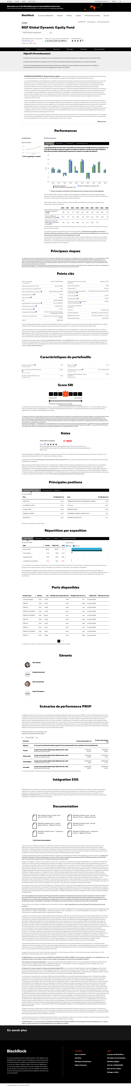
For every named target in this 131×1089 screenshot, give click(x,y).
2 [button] (61, 641)
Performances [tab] (50, 138)
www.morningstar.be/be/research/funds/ (47, 470)
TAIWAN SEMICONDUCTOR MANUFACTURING (81, 501)
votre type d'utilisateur (56, 8)
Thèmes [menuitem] (69, 15)
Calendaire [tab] (49, 143)
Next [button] (63, 641)
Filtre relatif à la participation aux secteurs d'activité (70, 857)
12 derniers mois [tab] (81, 143)
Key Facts (56, 49)
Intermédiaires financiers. (101, 1)
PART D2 (25, 623)
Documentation (99, 49)
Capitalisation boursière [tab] (69, 538)
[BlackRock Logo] (17, 1052)
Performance (41, 49)
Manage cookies (113, 1072)
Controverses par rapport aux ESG (35, 859)
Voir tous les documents (42, 840)
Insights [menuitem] (78, 15)
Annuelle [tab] (58, 143)
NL (120, 1)
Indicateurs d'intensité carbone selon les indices (41, 857)
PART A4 (25, 619)
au (23, 737)
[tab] (32, 148)
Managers (70, 49)
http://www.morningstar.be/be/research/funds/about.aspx (66, 474)
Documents (107, 15)
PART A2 (25, 603)
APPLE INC (26, 501)
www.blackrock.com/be (53, 340)
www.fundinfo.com (70, 340)
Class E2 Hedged (28, 599)
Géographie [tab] (38, 538)
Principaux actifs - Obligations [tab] (51, 490)
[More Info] (82, 40)
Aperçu (27, 49)
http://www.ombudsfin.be (35, 345)
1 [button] (58, 641)
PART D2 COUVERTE (29, 631)
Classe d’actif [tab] (27, 538)
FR (123, 1)
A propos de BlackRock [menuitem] (45, 15)
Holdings (83, 49)
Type (24, 545)
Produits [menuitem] (60, 15)
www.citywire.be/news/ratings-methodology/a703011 (53, 459)
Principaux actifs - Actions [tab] (31, 490)
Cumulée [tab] (68, 143)
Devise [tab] (56, 538)
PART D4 (25, 635)
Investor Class (27, 595)
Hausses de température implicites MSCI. (57, 859)
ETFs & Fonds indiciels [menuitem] (92, 15)
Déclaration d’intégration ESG (30, 795)
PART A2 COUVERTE (29, 611)
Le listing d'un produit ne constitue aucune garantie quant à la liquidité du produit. (46, 644)
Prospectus (92, 22)
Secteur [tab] (48, 538)
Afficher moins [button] (101, 121)
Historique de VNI (104, 22)
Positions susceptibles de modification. (33, 523)
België (114, 1)
